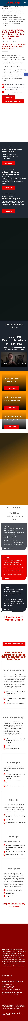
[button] (12, 1014)
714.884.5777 (10, 746)
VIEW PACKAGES (6, 7)
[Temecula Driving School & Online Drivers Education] (14, 795)
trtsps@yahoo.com (11, 896)
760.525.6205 (10, 893)
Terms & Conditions (15, 1008)
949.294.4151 (13, 698)
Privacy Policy (5, 1008)
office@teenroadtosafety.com (15, 703)
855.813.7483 (9, 820)
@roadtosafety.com (16, 822)
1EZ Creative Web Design (19, 1006)
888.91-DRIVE (10, 890)
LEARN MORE (21, 11)
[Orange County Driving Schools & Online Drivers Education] (13, 942)
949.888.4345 (22, 698)
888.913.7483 (18, 890)
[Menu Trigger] (25, 3)
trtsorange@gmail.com (12, 748)
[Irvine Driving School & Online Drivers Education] (14, 666)
